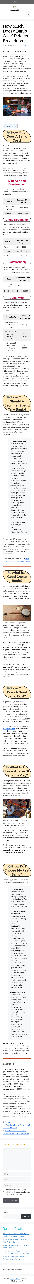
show (14, 126)
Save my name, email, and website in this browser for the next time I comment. (17, 1192)
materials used (9, 729)
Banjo (7, 1122)
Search (5, 1213)
